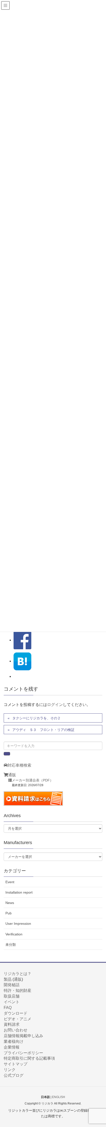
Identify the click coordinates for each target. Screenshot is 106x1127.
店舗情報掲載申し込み (23, 1036)
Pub (8, 913)
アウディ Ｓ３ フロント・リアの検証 (43, 730)
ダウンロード (15, 1013)
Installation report (19, 892)
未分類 (10, 945)
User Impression (18, 924)
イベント (11, 1002)
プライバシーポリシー (23, 1053)
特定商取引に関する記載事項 (29, 1058)
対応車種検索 (19, 765)
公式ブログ (13, 1075)
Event (9, 882)
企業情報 (11, 1047)
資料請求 (11, 1024)
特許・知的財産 (17, 990)
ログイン (55, 704)
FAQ (8, 1007)
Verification (13, 934)
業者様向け (13, 1041)
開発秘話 (11, 985)
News (9, 903)
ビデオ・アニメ (17, 1019)
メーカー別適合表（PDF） (32, 780)
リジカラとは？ (17, 974)
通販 (12, 775)
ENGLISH (58, 1097)
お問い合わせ (15, 1030)
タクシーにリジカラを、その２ (36, 718)
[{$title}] (22, 661)
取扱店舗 (11, 996)
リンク (10, 1070)
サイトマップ (15, 1064)
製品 (8, 979)
